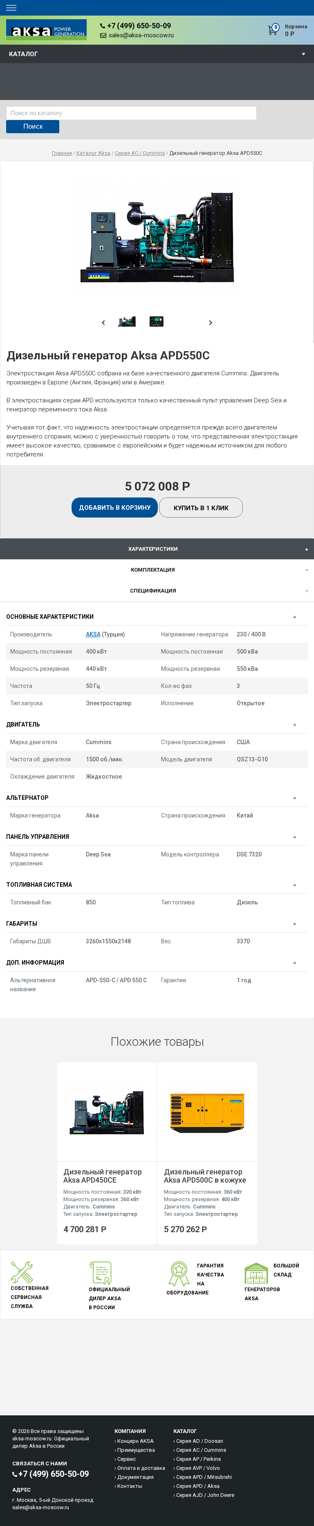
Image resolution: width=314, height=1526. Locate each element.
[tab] (157, 548)
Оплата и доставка (141, 1468)
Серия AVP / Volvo (198, 1468)
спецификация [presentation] (153, 591)
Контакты (129, 1486)
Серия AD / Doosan (199, 1441)
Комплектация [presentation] (153, 570)
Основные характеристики (50, 616)
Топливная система (39, 884)
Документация (135, 1477)
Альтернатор (27, 798)
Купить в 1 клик (201, 508)
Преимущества (136, 1450)
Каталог (23, 54)
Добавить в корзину (114, 507)
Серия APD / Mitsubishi (204, 1477)
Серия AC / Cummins (201, 1450)
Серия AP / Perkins (198, 1459)
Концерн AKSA (135, 1441)
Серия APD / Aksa (198, 1486)
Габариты (21, 923)
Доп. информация (35, 962)
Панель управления (37, 836)
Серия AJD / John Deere (205, 1495)
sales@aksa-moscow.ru (141, 35)
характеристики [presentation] (153, 549)
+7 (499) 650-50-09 (139, 25)
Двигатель (23, 724)
